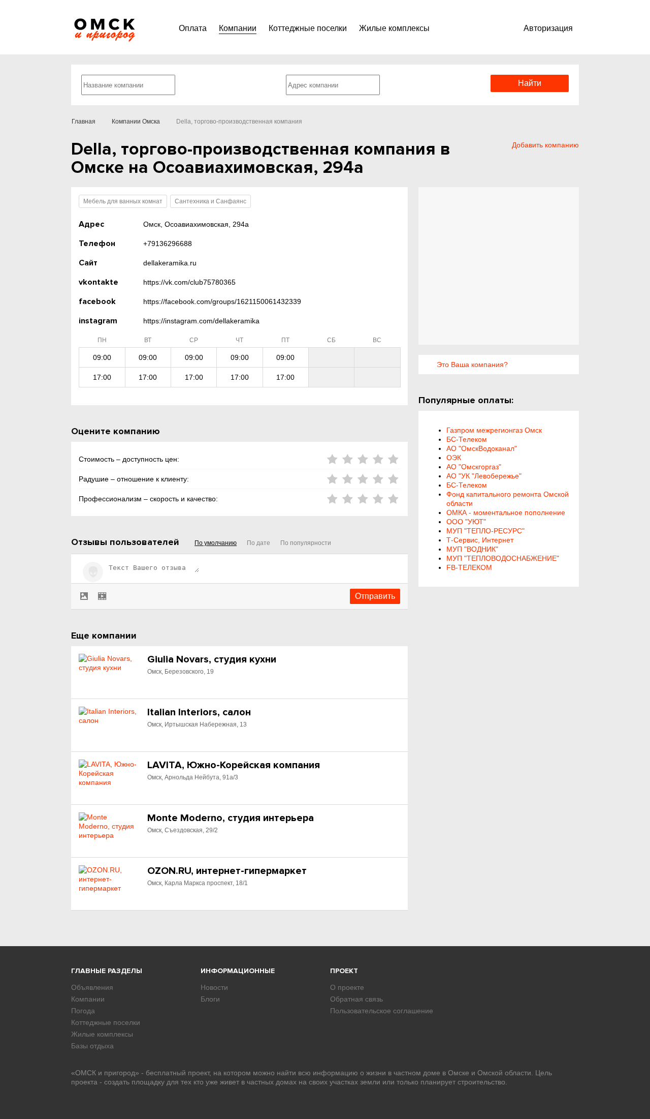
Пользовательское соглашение (381, 1011)
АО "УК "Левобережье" (484, 476)
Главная (83, 121)
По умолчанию (215, 543)
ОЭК (453, 457)
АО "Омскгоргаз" (473, 467)
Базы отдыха (92, 1046)
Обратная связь (356, 999)
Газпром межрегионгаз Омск (494, 430)
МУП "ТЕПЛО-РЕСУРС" (485, 531)
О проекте (347, 987)
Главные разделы (106, 970)
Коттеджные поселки (308, 28)
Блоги (210, 999)
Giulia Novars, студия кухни (211, 659)
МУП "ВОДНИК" (472, 549)
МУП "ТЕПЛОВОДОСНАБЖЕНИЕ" (502, 558)
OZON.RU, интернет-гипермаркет (227, 871)
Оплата (193, 28)
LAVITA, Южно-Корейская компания (233, 765)
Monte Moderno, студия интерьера (230, 818)
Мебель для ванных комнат (122, 201)
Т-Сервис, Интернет (479, 540)
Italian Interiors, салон (199, 712)
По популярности (305, 543)
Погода (83, 1011)
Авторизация (548, 28)
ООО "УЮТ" (466, 522)
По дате (258, 543)
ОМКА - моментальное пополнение (505, 512)
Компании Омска (136, 121)
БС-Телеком (466, 439)
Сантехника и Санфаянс (210, 201)
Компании (237, 28)
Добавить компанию (545, 145)
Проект (344, 970)
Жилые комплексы (394, 28)
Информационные (238, 970)
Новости (214, 987)
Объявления (92, 987)
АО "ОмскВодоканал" (481, 448)
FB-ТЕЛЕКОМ (469, 567)
